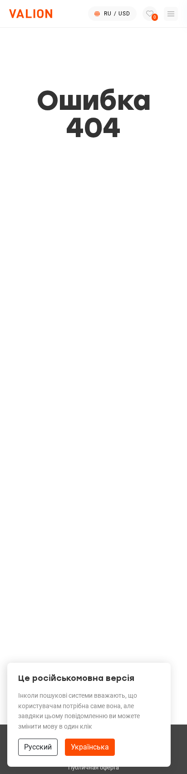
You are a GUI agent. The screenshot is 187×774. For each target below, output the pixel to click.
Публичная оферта (93, 767)
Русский (38, 747)
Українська (90, 747)
